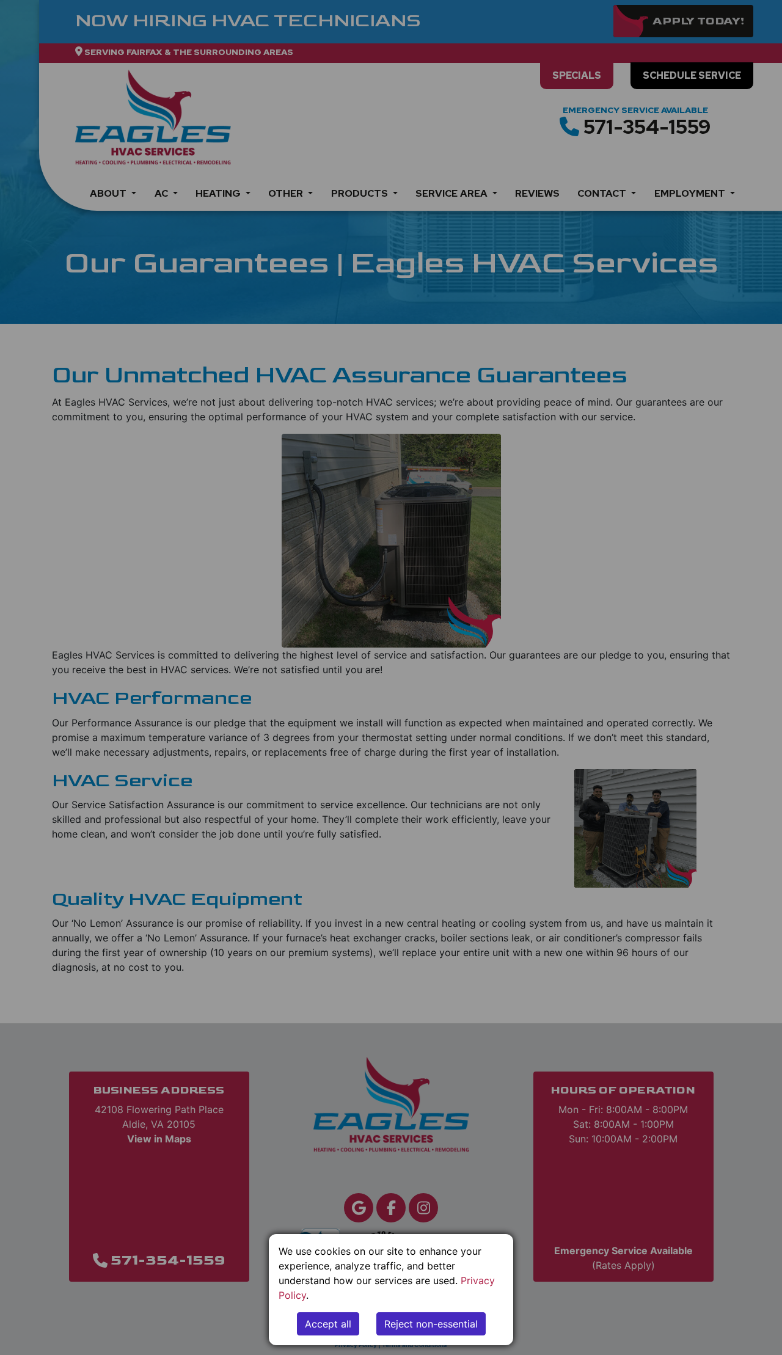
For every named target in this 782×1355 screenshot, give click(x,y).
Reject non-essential (431, 1324)
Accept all (328, 1324)
